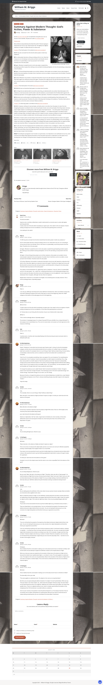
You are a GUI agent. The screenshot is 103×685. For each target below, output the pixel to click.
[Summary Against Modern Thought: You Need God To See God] (62, 154)
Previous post (17, 41)
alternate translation (40, 50)
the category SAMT (39, 38)
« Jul (14, 674)
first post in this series (22, 36)
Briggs (24, 186)
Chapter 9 (16, 85)
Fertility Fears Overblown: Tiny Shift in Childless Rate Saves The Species (84, 71)
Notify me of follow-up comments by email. (25, 630)
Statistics (79, 213)
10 (13, 662)
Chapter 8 (16, 50)
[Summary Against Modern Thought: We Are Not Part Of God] (42, 154)
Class (78, 197)
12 (35, 662)
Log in (79, 236)
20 (47, 665)
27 (47, 668)
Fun (78, 202)
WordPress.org (81, 244)
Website (55, 624)
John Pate (82, 66)
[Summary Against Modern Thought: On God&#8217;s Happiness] (23, 154)
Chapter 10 (16, 103)
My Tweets (79, 60)
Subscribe (53, 174)
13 (47, 662)
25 (24, 668)
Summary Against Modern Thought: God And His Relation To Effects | (36, 599)
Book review (79, 194)
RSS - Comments (80, 255)
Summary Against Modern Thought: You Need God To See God (61, 160)
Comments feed (82, 241)
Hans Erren (23, 215)
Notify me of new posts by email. (23, 633)
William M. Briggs (25, 7)
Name (16, 624)
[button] (25, 192)
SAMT (22, 24)
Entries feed (81, 238)
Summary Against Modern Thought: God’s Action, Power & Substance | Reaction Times (40, 211)
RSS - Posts (79, 252)
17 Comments (35, 32)
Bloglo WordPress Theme (65, 682)
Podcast (78, 208)
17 (13, 665)
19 (35, 665)
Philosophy (17, 24)
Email (36, 624)
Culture (78, 200)
